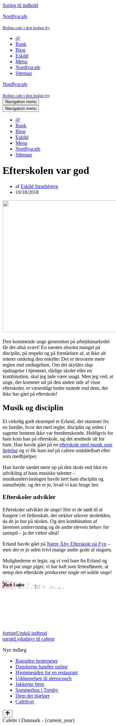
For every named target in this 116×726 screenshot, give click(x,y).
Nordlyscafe (27, 67)
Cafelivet (24, 701)
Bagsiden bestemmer (36, 661)
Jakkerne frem (29, 684)
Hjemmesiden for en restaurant (46, 672)
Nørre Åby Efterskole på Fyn (76, 544)
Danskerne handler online (41, 666)
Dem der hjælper (32, 696)
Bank (20, 44)
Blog (20, 50)
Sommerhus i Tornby (36, 690)
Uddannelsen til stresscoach (43, 678)
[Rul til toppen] (8, 714)
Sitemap (23, 73)
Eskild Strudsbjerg (39, 186)
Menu (21, 61)
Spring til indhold (20, 5)
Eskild (21, 56)
